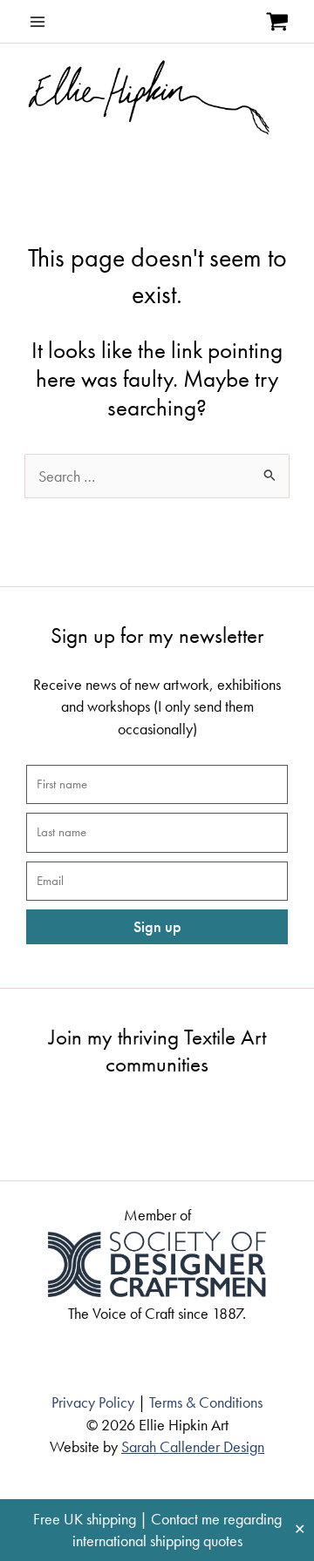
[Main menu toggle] (37, 22)
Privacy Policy (92, 1402)
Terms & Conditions (206, 1402)
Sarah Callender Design (192, 1446)
